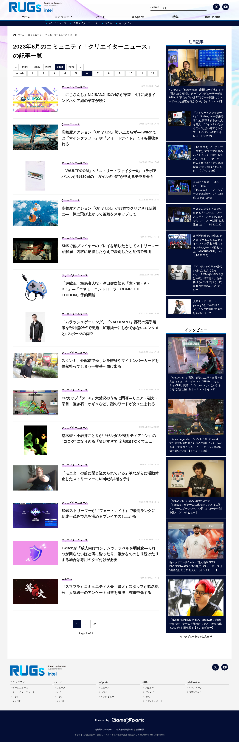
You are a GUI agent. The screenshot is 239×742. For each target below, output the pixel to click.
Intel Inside (213, 16)
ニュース (60, 687)
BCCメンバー (196, 692)
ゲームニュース (57, 23)
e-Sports (138, 16)
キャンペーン (195, 687)
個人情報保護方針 (125, 729)
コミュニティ (63, 16)
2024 (48, 67)
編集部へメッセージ (104, 729)
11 (141, 73)
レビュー (60, 692)
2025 (37, 67)
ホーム (26, 16)
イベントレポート (154, 701)
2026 (25, 67)
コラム (108, 23)
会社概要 (140, 729)
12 (152, 73)
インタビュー (126, 23)
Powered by (102, 720)
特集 (176, 16)
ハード (100, 16)
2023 (60, 67)
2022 (72, 67)
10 (130, 73)
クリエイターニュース (85, 23)
